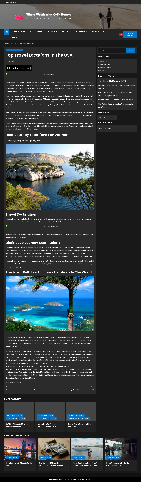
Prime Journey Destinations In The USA (20, 388)
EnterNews (77, 479)
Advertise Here (104, 64)
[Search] (117, 34)
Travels (22, 418)
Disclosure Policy (104, 68)
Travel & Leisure (19, 32)
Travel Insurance (80, 32)
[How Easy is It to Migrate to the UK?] (20, 449)
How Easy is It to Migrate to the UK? (112, 81)
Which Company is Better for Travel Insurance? (116, 100)
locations (12, 382)
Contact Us (102, 61)
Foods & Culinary (99, 32)
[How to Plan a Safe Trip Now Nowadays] (81, 411)
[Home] (7, 31)
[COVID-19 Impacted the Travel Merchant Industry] (19, 411)
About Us (16, 37)
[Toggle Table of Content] (27, 68)
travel (19, 382)
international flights (14, 50)
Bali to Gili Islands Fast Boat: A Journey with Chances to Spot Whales (84, 465)
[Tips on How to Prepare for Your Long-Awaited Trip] (50, 411)
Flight (65, 32)
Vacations (53, 32)
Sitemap (101, 71)
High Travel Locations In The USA (81, 388)
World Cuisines (37, 32)
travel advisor (12, 418)
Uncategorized (79, 457)
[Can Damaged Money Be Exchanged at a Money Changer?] (54, 449)
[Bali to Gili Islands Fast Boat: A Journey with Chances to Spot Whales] (87, 449)
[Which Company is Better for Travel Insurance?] (121, 449)
